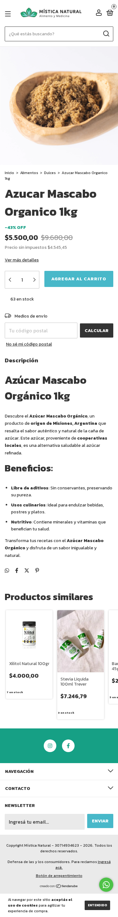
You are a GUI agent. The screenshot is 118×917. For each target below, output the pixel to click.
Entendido (97, 905)
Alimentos (29, 173)
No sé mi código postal (29, 344)
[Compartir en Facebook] (16, 570)
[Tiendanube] (59, 886)
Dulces (50, 173)
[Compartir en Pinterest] (37, 570)
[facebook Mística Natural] (68, 745)
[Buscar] (106, 33)
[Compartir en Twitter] (26, 570)
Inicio (9, 173)
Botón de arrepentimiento (59, 876)
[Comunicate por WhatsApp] (106, 885)
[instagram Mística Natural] (50, 745)
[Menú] (9, 13)
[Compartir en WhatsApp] (7, 570)
